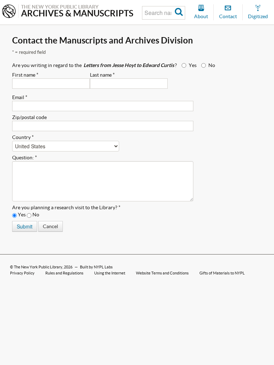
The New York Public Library (38, 267)
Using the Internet (109, 273)
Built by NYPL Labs (96, 267)
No (211, 65)
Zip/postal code (29, 117)
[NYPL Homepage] (9, 12)
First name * (25, 75)
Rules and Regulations (64, 273)
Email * (19, 97)
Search (179, 13)
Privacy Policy (22, 273)
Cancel (50, 226)
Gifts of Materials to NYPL (222, 273)
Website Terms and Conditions (162, 273)
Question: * (24, 157)
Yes (193, 65)
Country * (23, 137)
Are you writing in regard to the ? (94, 65)
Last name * (102, 75)
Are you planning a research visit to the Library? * (66, 207)
